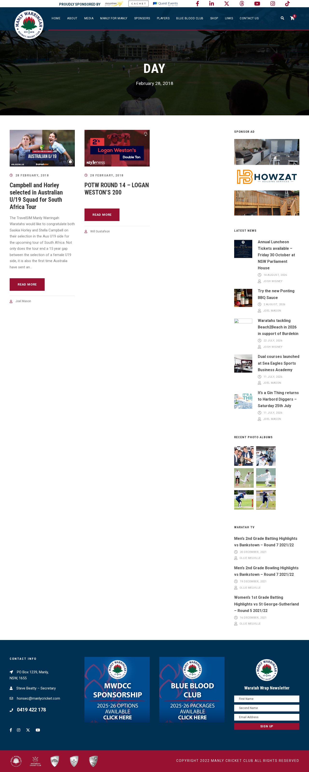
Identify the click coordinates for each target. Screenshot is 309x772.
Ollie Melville (250, 558)
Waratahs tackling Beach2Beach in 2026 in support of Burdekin (278, 327)
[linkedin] (211, 4)
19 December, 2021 (253, 581)
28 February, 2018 (32, 175)
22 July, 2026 (273, 340)
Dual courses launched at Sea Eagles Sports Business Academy (278, 363)
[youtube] (257, 4)
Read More (27, 284)
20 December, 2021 (253, 552)
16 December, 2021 (253, 617)
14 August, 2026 (275, 275)
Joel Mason (23, 301)
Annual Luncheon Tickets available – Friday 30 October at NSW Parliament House (276, 255)
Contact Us (249, 18)
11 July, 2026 (273, 376)
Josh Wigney (273, 281)
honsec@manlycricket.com (38, 698)
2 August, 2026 (274, 304)
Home (56, 18)
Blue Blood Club (190, 18)
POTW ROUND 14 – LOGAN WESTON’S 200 (116, 189)
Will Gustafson (100, 231)
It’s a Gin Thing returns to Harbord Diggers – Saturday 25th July (278, 399)
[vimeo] (241, 4)
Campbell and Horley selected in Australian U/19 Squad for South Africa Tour (36, 196)
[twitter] (226, 4)
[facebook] (197, 4)
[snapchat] (287, 4)
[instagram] (272, 4)
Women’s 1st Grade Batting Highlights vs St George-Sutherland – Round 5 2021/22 (266, 604)
